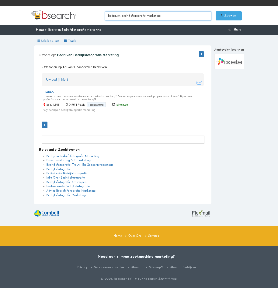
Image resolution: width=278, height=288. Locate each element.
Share (237, 29)
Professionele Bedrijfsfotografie (68, 186)
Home (117, 235)
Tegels (71, 41)
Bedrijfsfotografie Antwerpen (66, 182)
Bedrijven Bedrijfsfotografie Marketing (72, 156)
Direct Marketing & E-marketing (68, 160)
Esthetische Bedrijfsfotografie (66, 173)
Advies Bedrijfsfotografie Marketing (71, 190)
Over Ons (134, 235)
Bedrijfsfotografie (58, 169)
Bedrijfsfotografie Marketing (66, 195)
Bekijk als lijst (50, 41)
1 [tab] (201, 54)
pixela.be (122, 104)
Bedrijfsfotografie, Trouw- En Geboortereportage (79, 164)
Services (153, 235)
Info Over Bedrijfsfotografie (65, 177)
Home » (41, 29)
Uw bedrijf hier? (57, 79)
